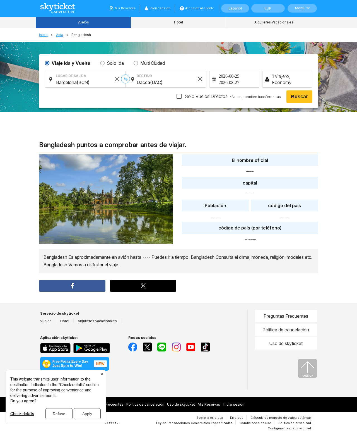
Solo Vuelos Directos (232, 96)
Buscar (299, 96)
